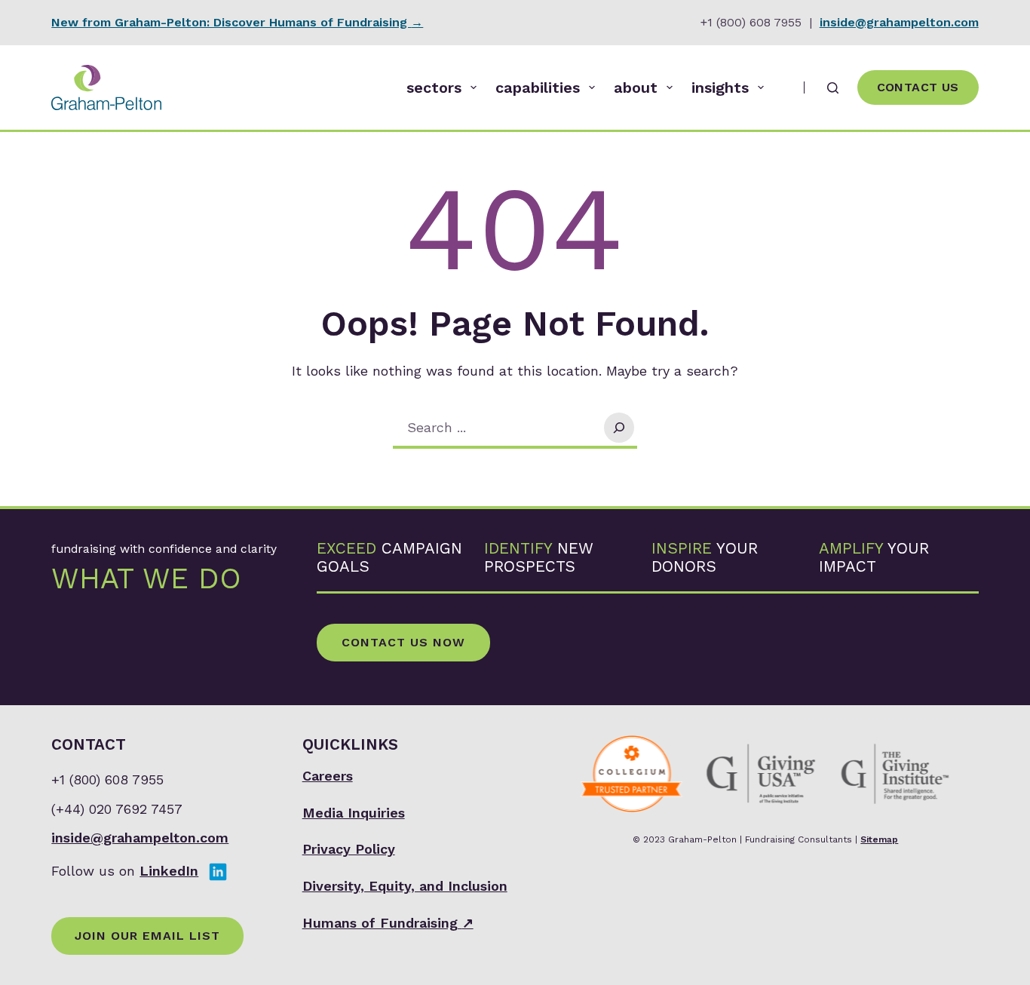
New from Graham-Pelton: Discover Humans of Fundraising (237, 22)
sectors (433, 87)
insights (720, 87)
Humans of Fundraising (388, 923)
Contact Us (918, 87)
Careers (327, 776)
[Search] (832, 88)
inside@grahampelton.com (899, 22)
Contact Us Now (403, 642)
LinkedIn (168, 871)
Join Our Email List (147, 935)
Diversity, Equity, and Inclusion (404, 886)
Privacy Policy (348, 849)
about (636, 87)
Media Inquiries (353, 813)
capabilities (537, 87)
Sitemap (879, 839)
